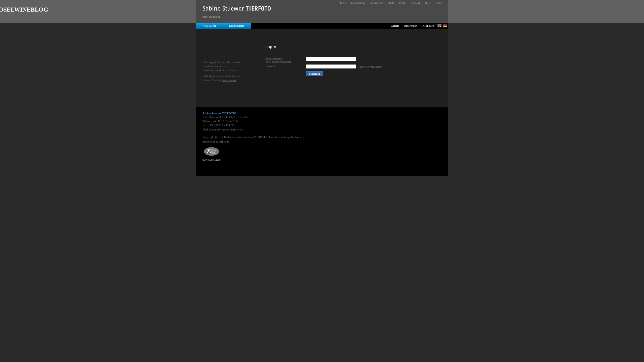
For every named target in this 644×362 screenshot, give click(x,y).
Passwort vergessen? (370, 66)
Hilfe (428, 2)
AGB (391, 2)
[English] (439, 26)
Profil (402, 2)
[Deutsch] (445, 26)
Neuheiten (428, 25)
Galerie (395, 25)
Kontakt (415, 2)
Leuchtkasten (237, 25)
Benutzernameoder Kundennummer (278, 60)
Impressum (376, 2)
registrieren (229, 80)
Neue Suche (209, 25)
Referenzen (410, 25)
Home (439, 2)
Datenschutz (358, 2)
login (343, 2)
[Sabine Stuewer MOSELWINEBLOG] (237, 9)
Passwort (270, 65)
